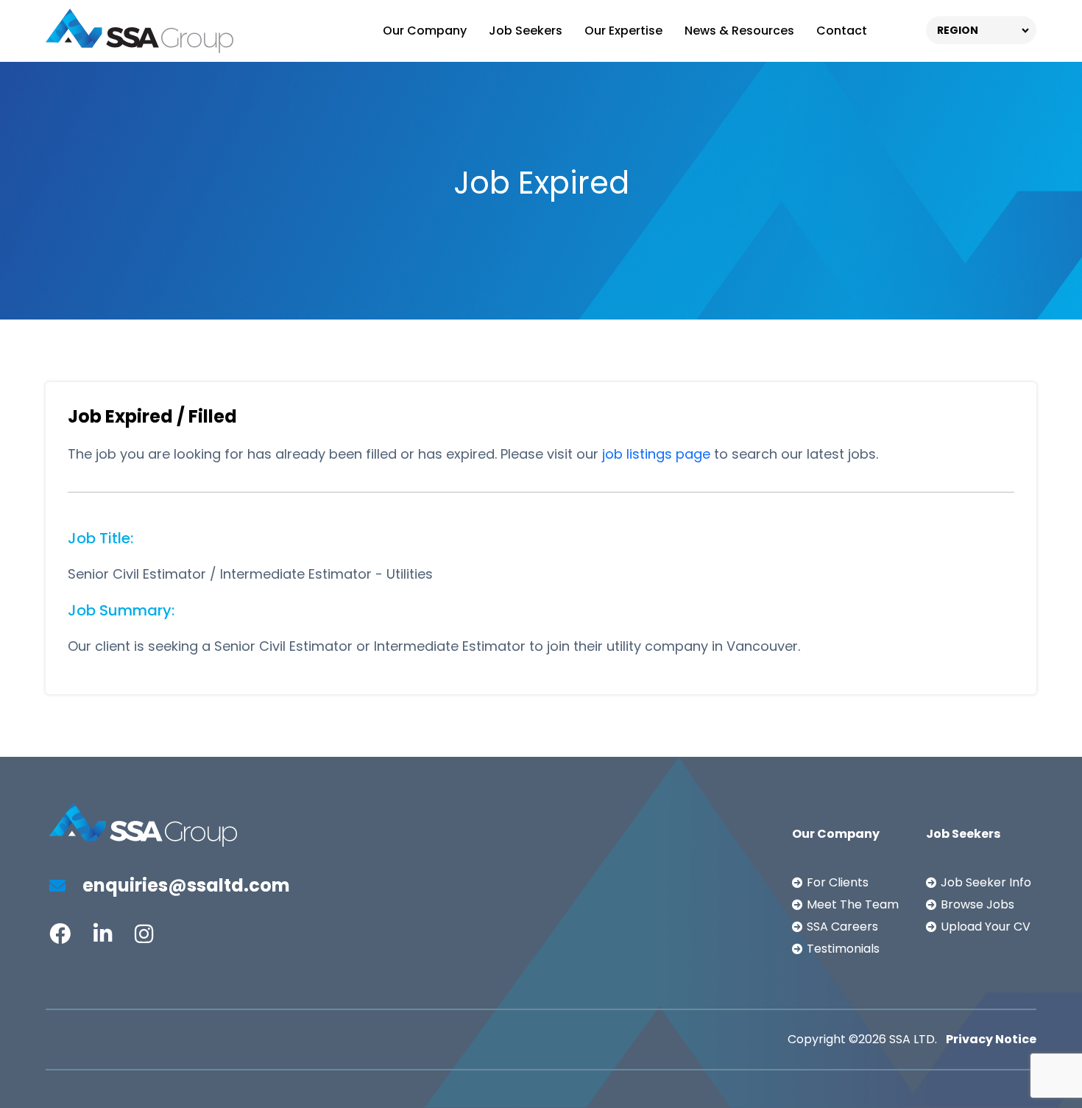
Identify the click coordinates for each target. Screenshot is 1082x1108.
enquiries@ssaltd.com (184, 885)
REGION (957, 30)
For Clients (838, 882)
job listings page (656, 454)
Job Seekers (525, 30)
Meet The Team (853, 904)
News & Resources (739, 30)
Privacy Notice (991, 1039)
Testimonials (843, 948)
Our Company (425, 30)
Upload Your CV (985, 926)
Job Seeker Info (986, 882)
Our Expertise (623, 30)
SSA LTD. (913, 1039)
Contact (841, 30)
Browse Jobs (977, 904)
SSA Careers (842, 926)
